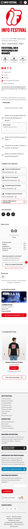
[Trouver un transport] (3, 178)
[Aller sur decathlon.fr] (15, 188)
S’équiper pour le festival (13, 185)
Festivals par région (6, 409)
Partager (6, 78)
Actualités (4, 413)
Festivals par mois (6, 405)
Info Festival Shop (6, 403)
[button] (25, 2)
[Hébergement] (14, 58)
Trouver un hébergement (12, 169)
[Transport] (5, 58)
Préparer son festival (7, 401)
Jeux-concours (5, 411)
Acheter (14, 368)
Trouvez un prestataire (7, 428)
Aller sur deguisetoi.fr (8, 196)
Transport (5, 60)
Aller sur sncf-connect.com (9, 180)
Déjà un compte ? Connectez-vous (14, 268)
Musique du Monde (12, 43)
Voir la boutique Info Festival (11, 80)
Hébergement (14, 60)
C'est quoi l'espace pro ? (7, 422)
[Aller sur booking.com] (15, 172)
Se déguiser (22, 60)
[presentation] (8, 371)
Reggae (21, 43)
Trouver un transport (11, 177)
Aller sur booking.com (8, 172)
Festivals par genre (6, 407)
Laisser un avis (21, 39)
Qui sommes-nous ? (6, 415)
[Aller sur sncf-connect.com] (19, 180)
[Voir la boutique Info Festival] (2, 81)
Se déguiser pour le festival (13, 194)
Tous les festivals (6, 399)
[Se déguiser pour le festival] (3, 194)
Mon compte (4, 424)
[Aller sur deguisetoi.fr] (15, 197)
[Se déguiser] (23, 58)
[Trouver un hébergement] (3, 169)
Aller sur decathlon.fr (8, 188)
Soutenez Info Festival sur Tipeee (14, 108)
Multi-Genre (6, 293)
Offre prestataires (6, 426)
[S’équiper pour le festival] (3, 186)
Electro (4, 43)
